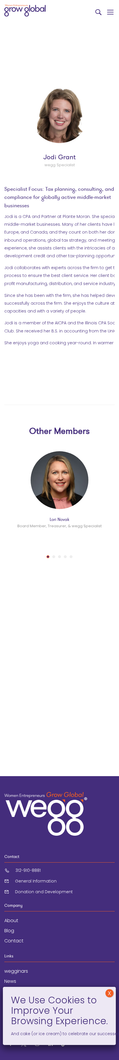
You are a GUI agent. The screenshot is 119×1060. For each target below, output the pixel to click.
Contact (13, 940)
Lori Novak (59, 519)
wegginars (16, 971)
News (10, 981)
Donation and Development (44, 892)
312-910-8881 (28, 870)
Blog (9, 930)
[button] (48, 556)
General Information (36, 881)
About (11, 920)
